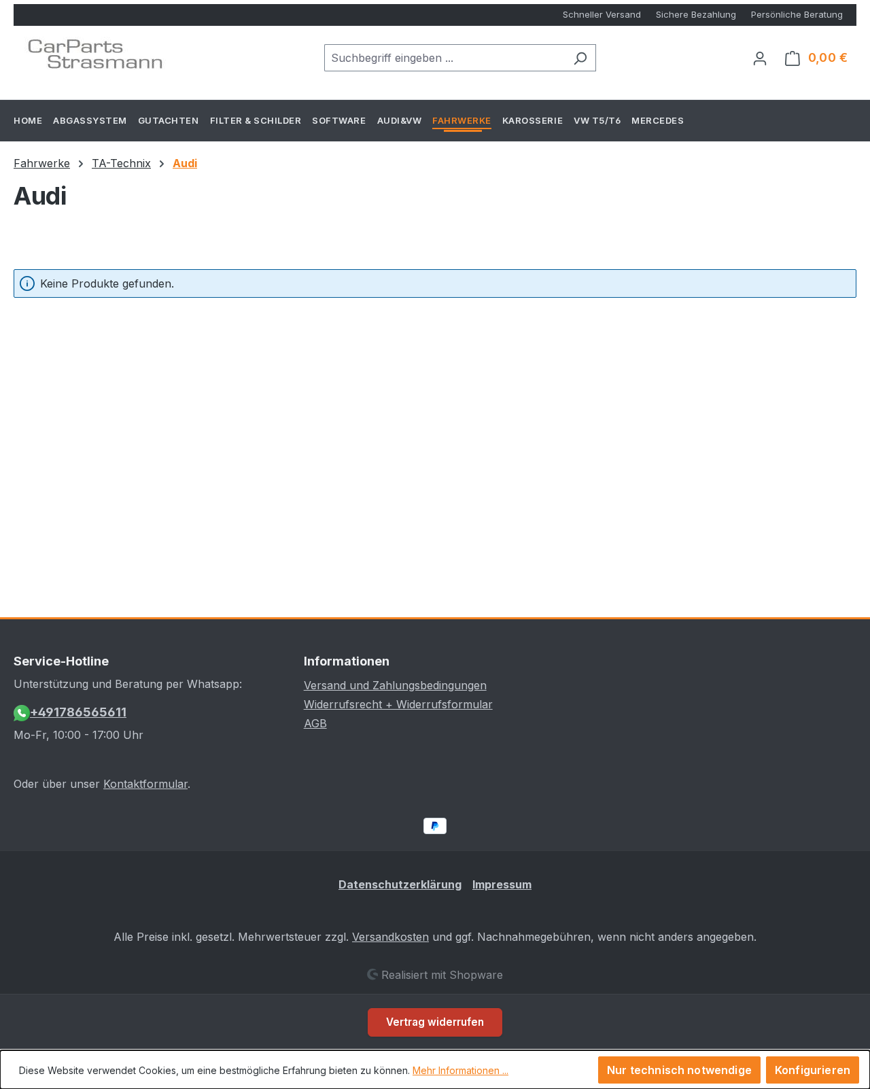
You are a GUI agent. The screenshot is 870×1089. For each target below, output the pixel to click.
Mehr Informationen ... (460, 1070)
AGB (315, 723)
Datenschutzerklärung (400, 884)
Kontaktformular (145, 784)
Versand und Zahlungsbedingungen (395, 685)
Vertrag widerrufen (435, 1022)
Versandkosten (390, 937)
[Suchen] (580, 57)
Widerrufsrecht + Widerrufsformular (398, 704)
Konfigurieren (812, 1070)
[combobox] (444, 57)
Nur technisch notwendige (679, 1070)
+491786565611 (78, 712)
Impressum (502, 884)
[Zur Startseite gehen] (95, 55)
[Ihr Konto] (760, 57)
